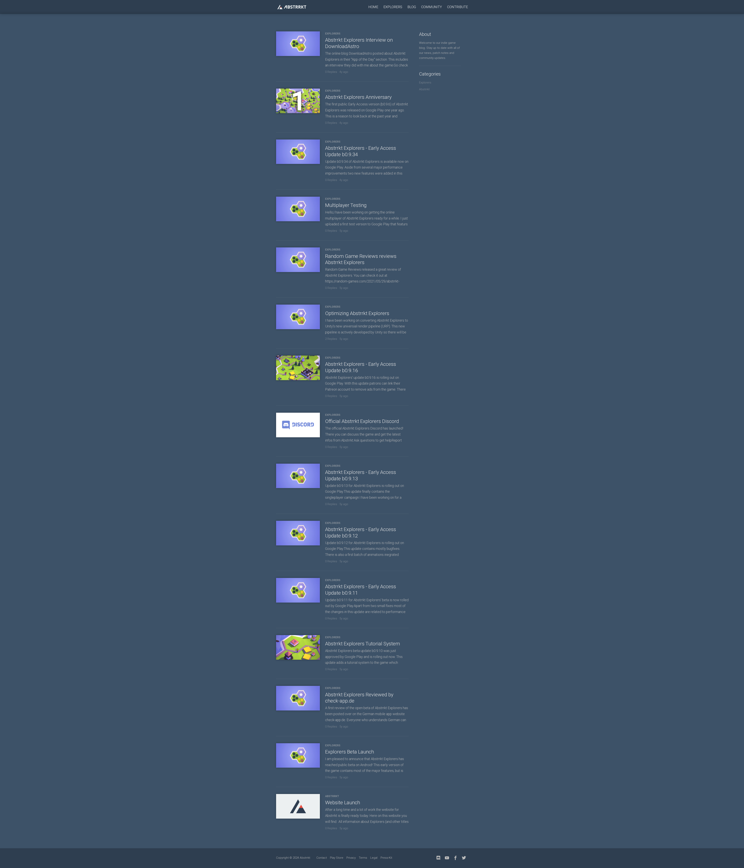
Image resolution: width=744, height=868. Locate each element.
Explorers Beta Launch (349, 752)
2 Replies (331, 339)
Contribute (457, 7)
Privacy (351, 857)
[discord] (438, 858)
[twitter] (464, 858)
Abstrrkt (332, 796)
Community (431, 7)
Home (373, 7)
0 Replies (331, 72)
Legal (373, 857)
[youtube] (447, 858)
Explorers (392, 7)
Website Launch (342, 802)
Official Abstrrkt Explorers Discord (362, 421)
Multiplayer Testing (346, 205)
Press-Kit (386, 857)
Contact (321, 857)
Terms (363, 857)
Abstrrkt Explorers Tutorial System (362, 644)
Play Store (336, 857)
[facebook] (455, 858)
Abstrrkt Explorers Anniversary (358, 97)
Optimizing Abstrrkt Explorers (357, 313)
